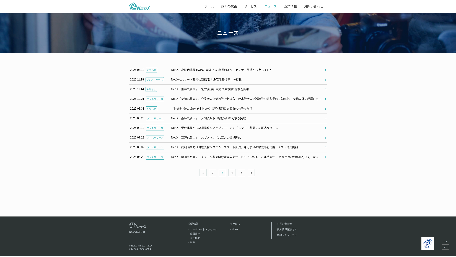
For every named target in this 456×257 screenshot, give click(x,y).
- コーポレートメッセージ (202, 229)
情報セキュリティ (287, 235)
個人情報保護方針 (287, 229)
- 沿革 (191, 242)
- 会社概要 (194, 237)
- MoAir (234, 229)
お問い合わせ (284, 223)
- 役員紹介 (194, 233)
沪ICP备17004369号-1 (140, 249)
